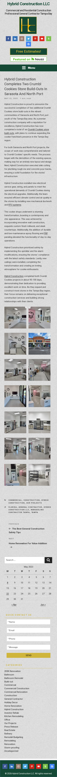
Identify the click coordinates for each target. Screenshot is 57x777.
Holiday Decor (11, 702)
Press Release (11, 726)
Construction (32, 500)
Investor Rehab (11, 713)
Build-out (8, 681)
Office (7, 719)
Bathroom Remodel (13, 678)
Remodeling (10, 740)
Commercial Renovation (15, 692)
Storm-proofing (11, 747)
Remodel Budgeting (13, 737)
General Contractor (30, 507)
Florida (12, 507)
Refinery (8, 733)
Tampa (34, 512)
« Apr (14, 604)
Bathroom (9, 674)
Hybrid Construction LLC (28, 4)
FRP (46, 233)
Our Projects (34, 503)
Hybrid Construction (14, 276)
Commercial (15, 500)
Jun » (43, 604)
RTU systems (14, 204)
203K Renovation (12, 671)
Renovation (9, 744)
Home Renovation (13, 706)
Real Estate (9, 730)
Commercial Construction (16, 688)
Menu (31, 67)
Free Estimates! (28, 51)
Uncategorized (11, 751)
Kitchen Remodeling (13, 716)
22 (7, 593)
